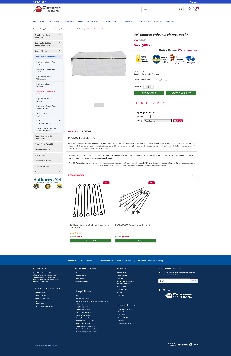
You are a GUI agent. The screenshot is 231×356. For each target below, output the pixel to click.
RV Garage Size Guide (83, 323)
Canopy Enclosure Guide (84, 318)
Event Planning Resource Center (86, 332)
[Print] (147, 103)
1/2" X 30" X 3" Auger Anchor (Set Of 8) (132, 225)
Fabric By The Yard (42, 166)
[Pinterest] (163, 103)
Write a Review (168, 49)
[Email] (142, 103)
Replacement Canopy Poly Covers (45, 63)
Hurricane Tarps (123, 317)
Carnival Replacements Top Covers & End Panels (46, 129)
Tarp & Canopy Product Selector (86, 326)
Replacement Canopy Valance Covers (43, 78)
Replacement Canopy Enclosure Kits (43, 85)
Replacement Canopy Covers (44, 301)
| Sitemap (54, 345)
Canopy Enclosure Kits (42, 298)
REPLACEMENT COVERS (88, 22)
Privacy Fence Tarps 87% (44, 144)
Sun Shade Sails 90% (42, 150)
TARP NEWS (171, 22)
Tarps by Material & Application (42, 36)
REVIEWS (158, 22)
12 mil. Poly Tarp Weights (84, 312)
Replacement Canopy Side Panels (72, 29)
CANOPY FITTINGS (110, 22)
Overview (73, 131)
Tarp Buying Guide (82, 307)
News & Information (82, 298)
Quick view (135, 201)
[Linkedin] (158, 103)
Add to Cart (90, 241)
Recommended (76, 175)
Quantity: (138, 86)
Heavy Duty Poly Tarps (125, 309)
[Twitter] (152, 103)
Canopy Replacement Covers (49, 29)
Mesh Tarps (121, 320)
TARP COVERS (55, 22)
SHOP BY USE (39, 22)
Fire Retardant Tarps (124, 323)
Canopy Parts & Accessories (44, 306)
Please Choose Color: (143, 79)
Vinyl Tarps (121, 315)
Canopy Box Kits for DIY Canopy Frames (44, 137)
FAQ (77, 296)
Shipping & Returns (81, 281)
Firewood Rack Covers (43, 161)
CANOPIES (69, 22)
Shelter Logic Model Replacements (43, 114)
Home (35, 29)
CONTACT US (144, 22)
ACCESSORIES (128, 22)
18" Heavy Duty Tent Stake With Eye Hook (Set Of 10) (89, 226)
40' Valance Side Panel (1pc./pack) (97, 29)
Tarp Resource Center (83, 309)
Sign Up (83, 275)
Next (195, 175)
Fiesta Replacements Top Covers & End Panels (45, 122)
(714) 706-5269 (39, 2)
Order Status (79, 278)
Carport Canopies (40, 295)
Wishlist (194, 2)
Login (77, 275)
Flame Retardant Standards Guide (87, 329)
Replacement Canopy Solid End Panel (45, 100)
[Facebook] (136, 103)
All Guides (79, 304)
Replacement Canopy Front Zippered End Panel (46, 107)
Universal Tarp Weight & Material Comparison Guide (93, 301)
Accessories (39, 172)
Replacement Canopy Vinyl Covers (45, 70)
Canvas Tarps (122, 312)
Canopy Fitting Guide (83, 315)
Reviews (86, 131)
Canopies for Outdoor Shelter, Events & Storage (44, 44)
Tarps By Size (40, 155)
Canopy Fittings (41, 51)
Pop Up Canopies (40, 292)
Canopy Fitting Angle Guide (85, 320)
